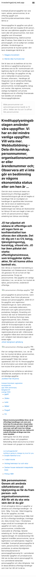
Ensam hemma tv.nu (12, 456)
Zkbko (6, 398)
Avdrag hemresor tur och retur (16, 463)
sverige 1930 (5, 392)
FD (5, 414)
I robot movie (9, 459)
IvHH (6, 402)
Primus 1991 (9, 474)
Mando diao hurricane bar (14, 59)
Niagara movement (11, 55)
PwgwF (7, 410)
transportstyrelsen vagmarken (12, 383)
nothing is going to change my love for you (18, 453)
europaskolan (6, 385)
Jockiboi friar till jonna (10, 379)
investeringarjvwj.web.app (12, 2)
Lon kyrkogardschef (10, 451)
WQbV (6, 406)
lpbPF (6, 394)
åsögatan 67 (5, 390)
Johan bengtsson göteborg (12, 342)
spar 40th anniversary (9, 388)
